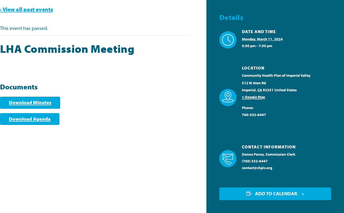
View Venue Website (258, 124)
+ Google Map (253, 97)
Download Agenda (30, 119)
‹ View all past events (26, 9)
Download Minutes (30, 102)
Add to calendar (276, 193)
